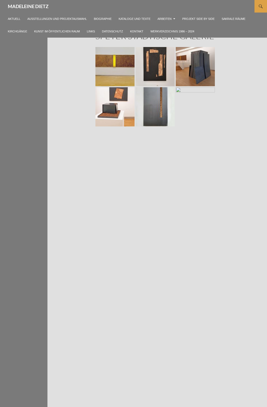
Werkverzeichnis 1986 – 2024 (172, 31)
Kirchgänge (17, 31)
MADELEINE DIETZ (28, 6)
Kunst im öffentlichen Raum (57, 31)
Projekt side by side (198, 18)
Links (91, 31)
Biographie (103, 18)
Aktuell (14, 18)
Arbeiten (164, 18)
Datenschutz (112, 31)
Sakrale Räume (233, 18)
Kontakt (136, 31)
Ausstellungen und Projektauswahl (57, 18)
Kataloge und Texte (134, 18)
